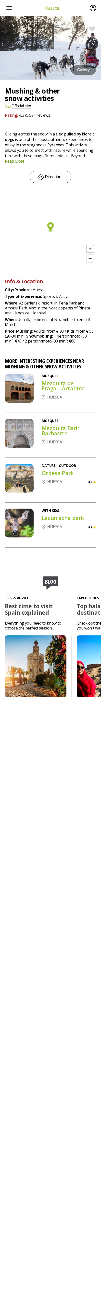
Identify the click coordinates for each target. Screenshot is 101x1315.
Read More (15, 161)
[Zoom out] (90, 258)
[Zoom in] (90, 248)
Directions (53, 176)
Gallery (83, 70)
